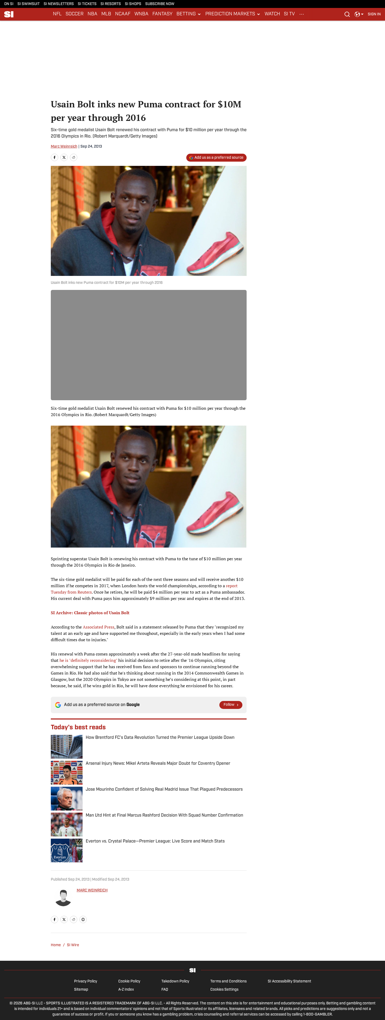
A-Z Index (126, 990)
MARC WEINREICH (92, 890)
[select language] (359, 14)
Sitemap (81, 990)
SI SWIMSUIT (28, 4)
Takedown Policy (175, 981)
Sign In (374, 14)
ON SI (8, 4)
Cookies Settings (224, 990)
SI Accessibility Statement (289, 981)
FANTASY (162, 14)
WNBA (141, 14)
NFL (57, 14)
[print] (83, 919)
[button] (188, 14)
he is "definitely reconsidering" (89, 660)
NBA (92, 14)
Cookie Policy (129, 981)
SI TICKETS (87, 4)
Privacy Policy (85, 981)
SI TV (289, 14)
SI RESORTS (111, 4)
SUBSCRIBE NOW (159, 4)
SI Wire (73, 945)
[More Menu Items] (302, 14)
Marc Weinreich (64, 147)
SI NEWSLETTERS (59, 4)
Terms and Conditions (228, 981)
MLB (106, 14)
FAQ (164, 990)
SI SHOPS (133, 4)
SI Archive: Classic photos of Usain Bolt (90, 613)
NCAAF (122, 14)
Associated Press (98, 627)
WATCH (272, 14)
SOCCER (75, 14)
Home (56, 945)
